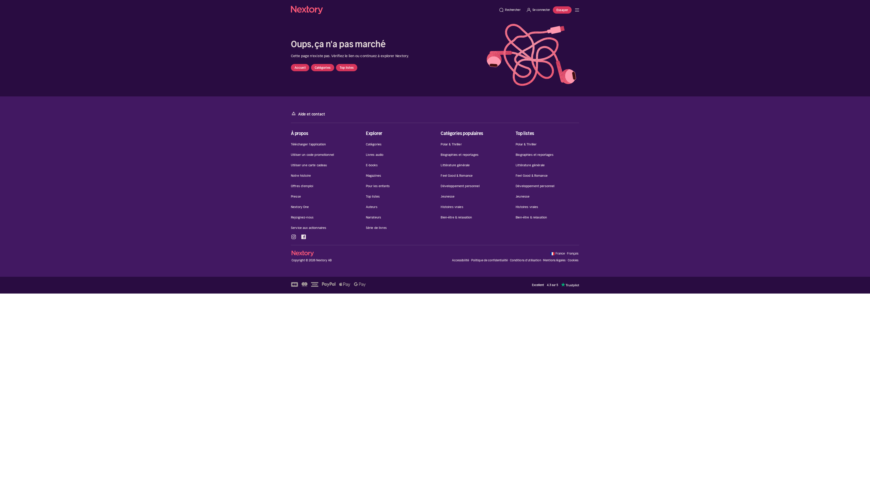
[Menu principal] (577, 10)
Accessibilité (460, 260)
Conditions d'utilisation (525, 260)
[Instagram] (293, 237)
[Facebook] (303, 237)
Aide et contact (311, 114)
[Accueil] (393, 10)
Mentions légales (554, 260)
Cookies (573, 260)
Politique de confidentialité (489, 260)
